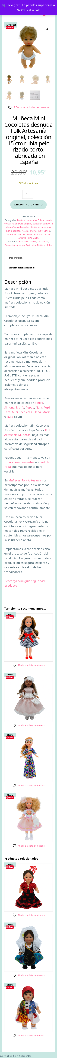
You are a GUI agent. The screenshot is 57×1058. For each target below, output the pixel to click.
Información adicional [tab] (22, 267)
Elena (37, 412)
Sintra (39, 403)
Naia (39, 407)
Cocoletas (43, 241)
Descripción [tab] (15, 257)
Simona (9, 407)
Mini (34, 245)
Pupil (47, 407)
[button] (47, 29)
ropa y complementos (19, 462)
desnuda (20, 245)
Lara (7, 412)
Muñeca (41, 245)
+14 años (24, 241)
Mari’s (20, 407)
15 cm (33, 241)
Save (11, 27)
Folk (28, 245)
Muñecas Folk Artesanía (24, 480)
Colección (10, 245)
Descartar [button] (33, 9)
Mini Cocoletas (22, 412)
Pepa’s (30, 407)
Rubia (49, 245)
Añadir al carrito (28, 204)
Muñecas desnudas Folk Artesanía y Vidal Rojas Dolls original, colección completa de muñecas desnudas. (28, 224)
